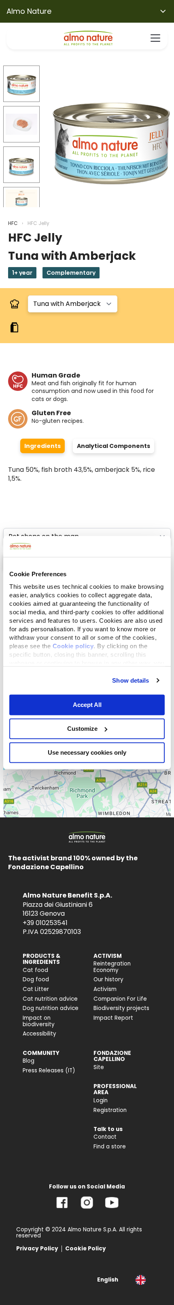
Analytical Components (113, 446)
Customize (82, 728)
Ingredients (42, 446)
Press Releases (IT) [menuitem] (49, 1070)
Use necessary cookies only (87, 752)
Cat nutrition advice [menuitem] (50, 999)
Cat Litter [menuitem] (36, 989)
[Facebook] (62, 1208)
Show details (130, 680)
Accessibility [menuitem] (39, 1034)
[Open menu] (155, 38)
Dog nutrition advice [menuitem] (51, 1008)
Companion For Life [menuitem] (120, 999)
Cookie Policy (85, 1248)
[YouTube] (111, 1208)
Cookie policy (73, 646)
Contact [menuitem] (105, 1137)
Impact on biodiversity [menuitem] (39, 1021)
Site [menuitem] (98, 1067)
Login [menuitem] (100, 1100)
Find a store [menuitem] (109, 1146)
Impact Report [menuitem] (113, 1018)
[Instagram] (86, 1208)
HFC (13, 223)
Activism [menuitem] (105, 989)
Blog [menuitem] (28, 1061)
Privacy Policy (37, 1248)
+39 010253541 (45, 922)
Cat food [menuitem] (35, 970)
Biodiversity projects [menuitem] (121, 1008)
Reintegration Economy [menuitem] (112, 967)
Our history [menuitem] (108, 979)
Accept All (87, 704)
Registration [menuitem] (110, 1110)
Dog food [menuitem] (36, 979)
